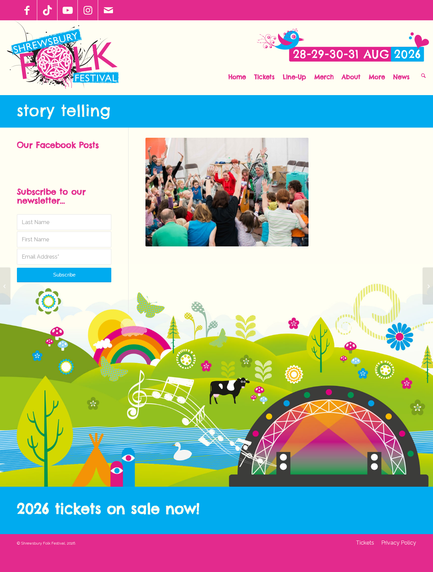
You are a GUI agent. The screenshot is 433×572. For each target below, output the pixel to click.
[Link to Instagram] (88, 10)
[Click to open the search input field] (423, 75)
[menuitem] (237, 75)
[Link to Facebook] (27, 10)
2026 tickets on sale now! (108, 509)
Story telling (64, 110)
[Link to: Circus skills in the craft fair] (428, 286)
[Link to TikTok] (47, 10)
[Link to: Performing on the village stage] (5, 286)
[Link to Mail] (108, 10)
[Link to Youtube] (67, 10)
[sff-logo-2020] (66, 57)
